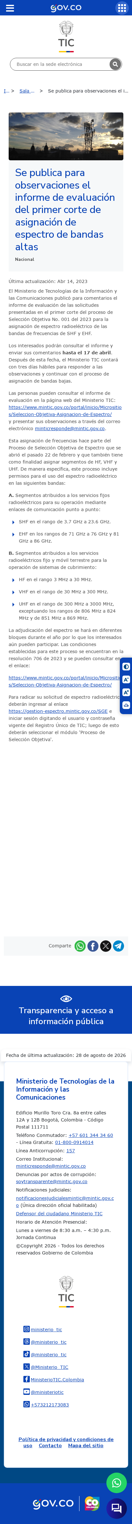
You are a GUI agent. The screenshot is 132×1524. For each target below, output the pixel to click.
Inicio (10, 90)
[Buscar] (115, 64)
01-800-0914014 (74, 1142)
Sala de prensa (33, 90)
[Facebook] (93, 945)
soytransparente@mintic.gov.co (51, 1181)
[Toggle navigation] (10, 8)
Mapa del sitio (85, 1445)
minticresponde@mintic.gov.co (70, 428)
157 (70, 1150)
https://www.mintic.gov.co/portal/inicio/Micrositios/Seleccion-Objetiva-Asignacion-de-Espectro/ (65, 410)
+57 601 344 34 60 (91, 1135)
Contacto (50, 1445)
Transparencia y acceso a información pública (66, 1016)
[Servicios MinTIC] (122, 8)
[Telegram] (118, 945)
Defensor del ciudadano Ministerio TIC (59, 1213)
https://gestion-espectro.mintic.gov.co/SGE (58, 711)
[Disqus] (66, 838)
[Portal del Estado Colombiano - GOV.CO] (66, 8)
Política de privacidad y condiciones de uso (66, 1442)
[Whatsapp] (80, 945)
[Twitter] (105, 945)
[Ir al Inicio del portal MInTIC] (66, 36)
